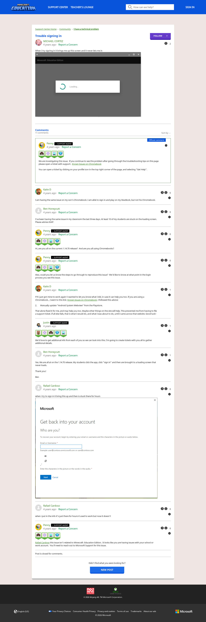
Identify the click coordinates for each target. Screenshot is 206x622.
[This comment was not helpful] (166, 192)
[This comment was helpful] (162, 192)
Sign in (190, 7)
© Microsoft (103, 615)
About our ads (150, 611)
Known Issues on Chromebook (86, 164)
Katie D (47, 189)
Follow (158, 35)
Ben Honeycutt (51, 208)
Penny (50, 143)
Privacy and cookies (106, 611)
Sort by (165, 132)
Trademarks (136, 611)
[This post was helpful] (166, 43)
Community (65, 29)
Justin (46, 322)
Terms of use (123, 611)
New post (107, 569)
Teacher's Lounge (82, 7)
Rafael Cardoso (51, 385)
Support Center (58, 7)
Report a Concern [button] (68, 44)
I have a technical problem (86, 29)
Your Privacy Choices (61, 611)
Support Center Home (45, 29)
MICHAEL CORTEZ (53, 41)
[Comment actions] (166, 145)
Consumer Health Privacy (84, 611)
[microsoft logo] (183, 611)
